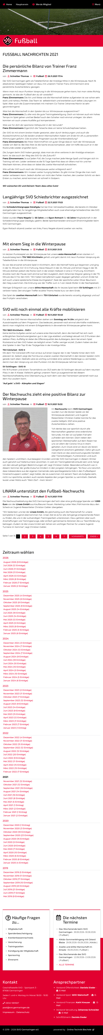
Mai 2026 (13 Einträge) (14, 572)
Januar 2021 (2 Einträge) (15, 815)
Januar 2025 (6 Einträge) (15, 633)
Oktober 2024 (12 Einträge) (16, 649)
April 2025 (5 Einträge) (14, 623)
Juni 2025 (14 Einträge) (14, 616)
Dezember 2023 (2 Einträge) (17, 690)
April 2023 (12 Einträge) (14, 717)
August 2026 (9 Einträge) (15, 562)
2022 (5, 733)
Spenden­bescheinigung (20, 933)
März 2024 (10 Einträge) (15, 673)
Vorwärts (77, 536)
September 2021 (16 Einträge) (18, 788)
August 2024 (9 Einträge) (15, 656)
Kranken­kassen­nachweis (20, 937)
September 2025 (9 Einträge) (17, 606)
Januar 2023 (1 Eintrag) (14, 728)
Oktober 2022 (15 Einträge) (16, 744)
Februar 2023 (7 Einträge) (16, 724)
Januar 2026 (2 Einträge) (15, 586)
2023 (5, 685)
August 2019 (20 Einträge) (16, 886)
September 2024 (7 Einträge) (17, 653)
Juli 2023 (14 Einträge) (14, 707)
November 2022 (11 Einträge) (17, 740)
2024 (6, 638)
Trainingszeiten (15, 946)
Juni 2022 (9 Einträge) (14, 758)
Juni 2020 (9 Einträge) (14, 845)
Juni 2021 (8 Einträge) (14, 798)
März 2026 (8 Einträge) (14, 579)
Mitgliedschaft (15, 929)
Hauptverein (22, 4)
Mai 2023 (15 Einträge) (14, 714)
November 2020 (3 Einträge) (17, 828)
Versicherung (15, 942)
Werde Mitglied (43, 4)
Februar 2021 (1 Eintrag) (15, 812)
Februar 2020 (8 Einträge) (16, 859)
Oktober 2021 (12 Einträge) (16, 784)
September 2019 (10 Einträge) (18, 882)
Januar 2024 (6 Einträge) (15, 680)
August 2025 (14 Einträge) (16, 609)
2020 (6, 820)
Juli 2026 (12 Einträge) (14, 565)
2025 (5, 591)
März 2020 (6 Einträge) (14, 856)
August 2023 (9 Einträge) (15, 704)
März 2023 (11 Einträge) (14, 721)
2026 (5, 557)
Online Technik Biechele (79, 1029)
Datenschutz (22, 1012)
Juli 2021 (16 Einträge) (14, 795)
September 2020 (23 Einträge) (18, 835)
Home (9, 4)
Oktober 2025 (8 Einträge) (16, 602)
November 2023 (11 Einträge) (17, 693)
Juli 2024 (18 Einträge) (14, 660)
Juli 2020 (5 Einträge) (14, 842)
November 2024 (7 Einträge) (17, 646)
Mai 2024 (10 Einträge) (14, 667)
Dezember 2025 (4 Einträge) (17, 595)
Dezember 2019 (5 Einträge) (17, 872)
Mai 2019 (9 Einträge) (13, 896)
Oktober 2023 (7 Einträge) (16, 697)
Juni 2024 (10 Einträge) (14, 663)
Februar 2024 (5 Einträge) (16, 677)
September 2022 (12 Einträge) (18, 747)
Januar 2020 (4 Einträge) (15, 862)
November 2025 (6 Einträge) (17, 599)
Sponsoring (14, 955)
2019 (5, 868)
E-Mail (62, 990)
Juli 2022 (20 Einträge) (14, 754)
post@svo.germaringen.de (16, 1007)
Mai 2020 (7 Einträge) (14, 849)
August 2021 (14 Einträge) (16, 791)
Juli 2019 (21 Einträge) (14, 889)
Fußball (25, 40)
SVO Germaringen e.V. (28, 1029)
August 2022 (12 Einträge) (16, 751)
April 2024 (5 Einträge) (14, 670)
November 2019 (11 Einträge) (17, 875)
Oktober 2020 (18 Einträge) (16, 832)
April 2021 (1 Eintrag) (13, 805)
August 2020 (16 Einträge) (16, 838)
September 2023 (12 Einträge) (18, 700)
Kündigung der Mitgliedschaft (23, 951)
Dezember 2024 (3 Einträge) (17, 643)
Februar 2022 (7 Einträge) (16, 771)
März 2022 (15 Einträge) (15, 768)
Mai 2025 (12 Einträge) (14, 619)
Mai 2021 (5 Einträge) (13, 802)
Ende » (94, 536)
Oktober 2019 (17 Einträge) (16, 879)
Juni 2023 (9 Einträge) (14, 710)
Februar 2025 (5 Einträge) (16, 630)
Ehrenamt (13, 959)
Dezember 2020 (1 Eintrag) (16, 825)
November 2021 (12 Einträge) (17, 781)
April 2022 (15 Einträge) (14, 765)
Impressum (8, 1012)
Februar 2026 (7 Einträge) (16, 582)
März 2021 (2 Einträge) (14, 808)
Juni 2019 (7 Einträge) (14, 893)
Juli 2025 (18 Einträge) (14, 612)
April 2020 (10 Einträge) (15, 852)
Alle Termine (66, 964)
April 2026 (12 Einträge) (14, 576)
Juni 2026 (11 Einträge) (14, 569)
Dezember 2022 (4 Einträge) (17, 737)
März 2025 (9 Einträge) (14, 626)
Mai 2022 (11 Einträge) (14, 761)
